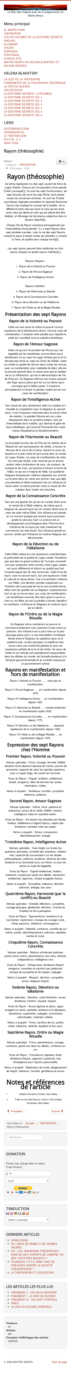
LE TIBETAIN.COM (15, 136)
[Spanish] (27, 1214)
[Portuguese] (23, 1214)
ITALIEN (9, 48)
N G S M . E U (12, 139)
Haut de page (59, 1362)
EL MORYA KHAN (14, 30)
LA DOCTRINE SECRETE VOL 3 (23, 104)
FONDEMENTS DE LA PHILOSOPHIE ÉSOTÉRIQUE (35, 83)
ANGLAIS (9, 40)
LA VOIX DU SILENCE (17, 86)
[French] (7, 1214)
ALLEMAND (11, 44)
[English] (11, 1214)
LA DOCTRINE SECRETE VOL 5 (23, 111)
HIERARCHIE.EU (14, 132)
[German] (15, 1214)
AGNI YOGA (11, 143)
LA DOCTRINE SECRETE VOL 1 (23, 97)
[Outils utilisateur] (61, 161)
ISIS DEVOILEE (13, 90)
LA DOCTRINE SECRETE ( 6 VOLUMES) (28, 93)
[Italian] (19, 1214)
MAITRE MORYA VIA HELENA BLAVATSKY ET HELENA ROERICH (32, 64)
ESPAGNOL (11, 51)
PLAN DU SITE (13, 58)
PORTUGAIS (11, 55)
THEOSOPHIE (12, 33)
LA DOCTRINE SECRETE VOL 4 (23, 108)
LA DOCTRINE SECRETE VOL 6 (23, 115)
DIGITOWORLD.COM (16, 128)
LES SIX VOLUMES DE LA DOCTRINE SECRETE (33, 37)
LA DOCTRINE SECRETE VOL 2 (23, 101)
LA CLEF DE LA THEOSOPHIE (22, 79)
